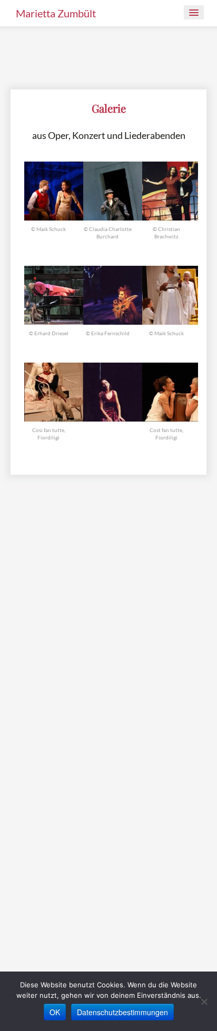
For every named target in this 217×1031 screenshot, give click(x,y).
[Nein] (204, 1001)
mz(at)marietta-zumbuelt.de (56, 749)
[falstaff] (53, 293)
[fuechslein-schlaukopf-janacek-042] (112, 293)
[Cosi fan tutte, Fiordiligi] (171, 390)
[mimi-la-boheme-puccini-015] (53, 190)
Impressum (29, 761)
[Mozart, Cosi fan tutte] (53, 390)
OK (55, 1012)
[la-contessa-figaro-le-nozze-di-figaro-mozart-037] (171, 293)
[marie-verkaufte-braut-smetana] (171, 190)
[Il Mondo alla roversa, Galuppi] (112, 390)
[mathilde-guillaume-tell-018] (112, 190)
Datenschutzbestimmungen (122, 1012)
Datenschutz (75, 761)
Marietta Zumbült (56, 13)
